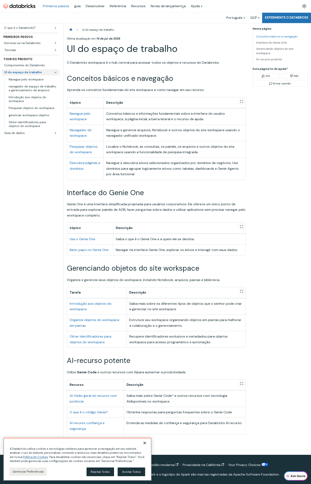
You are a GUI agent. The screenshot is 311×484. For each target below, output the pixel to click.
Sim (268, 76)
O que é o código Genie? (89, 412)
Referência (118, 6)
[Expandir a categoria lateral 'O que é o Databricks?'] (55, 28)
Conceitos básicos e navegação (277, 36)
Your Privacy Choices (244, 465)
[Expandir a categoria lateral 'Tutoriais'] (55, 50)
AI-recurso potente (269, 59)
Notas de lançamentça (168, 6)
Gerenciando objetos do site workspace (274, 51)
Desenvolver (95, 6)
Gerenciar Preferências (28, 471)
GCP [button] (253, 17)
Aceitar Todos (131, 472)
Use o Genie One (82, 239)
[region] (77, 459)
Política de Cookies (35, 457)
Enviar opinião (282, 83)
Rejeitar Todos (100, 472)
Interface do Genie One (271, 42)
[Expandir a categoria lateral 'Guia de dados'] (55, 133)
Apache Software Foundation (256, 474)
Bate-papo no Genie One (89, 250)
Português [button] (234, 17)
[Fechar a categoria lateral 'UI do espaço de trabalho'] (55, 72)
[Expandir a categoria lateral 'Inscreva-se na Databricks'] (55, 43)
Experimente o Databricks (286, 17)
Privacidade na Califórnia (201, 465)
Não (296, 76)
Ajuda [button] (195, 6)
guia (77, 6)
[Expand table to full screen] (242, 101)
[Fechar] (144, 443)
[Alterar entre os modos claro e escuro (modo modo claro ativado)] (304, 6)
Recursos (138, 6)
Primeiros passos (56, 6)
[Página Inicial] (71, 29)
